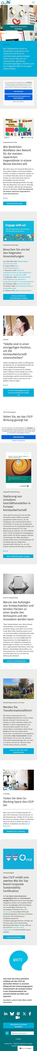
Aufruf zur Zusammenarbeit (16, 661)
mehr (5, 198)
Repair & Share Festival (23, 291)
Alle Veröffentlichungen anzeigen (18, 556)
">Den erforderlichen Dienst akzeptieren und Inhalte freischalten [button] (18, 97)
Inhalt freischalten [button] (18, 91)
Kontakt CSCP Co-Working (16, 831)
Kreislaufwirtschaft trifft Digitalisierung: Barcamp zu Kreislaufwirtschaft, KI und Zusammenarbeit (18, 279)
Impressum (8, 1044)
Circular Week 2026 (23, 284)
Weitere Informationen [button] (18, 101)
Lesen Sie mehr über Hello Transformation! (19, 751)
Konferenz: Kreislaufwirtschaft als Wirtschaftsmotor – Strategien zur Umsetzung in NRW (17, 272)
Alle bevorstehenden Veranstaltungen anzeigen (18, 297)
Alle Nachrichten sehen (15, 203)
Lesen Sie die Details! (14, 937)
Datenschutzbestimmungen (22, 1044)
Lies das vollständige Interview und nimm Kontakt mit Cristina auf (18, 393)
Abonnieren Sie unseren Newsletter (18, 28)
